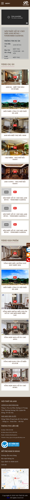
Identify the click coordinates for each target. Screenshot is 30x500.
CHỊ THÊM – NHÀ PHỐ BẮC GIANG (15, 158)
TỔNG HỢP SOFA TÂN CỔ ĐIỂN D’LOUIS (15, 362)
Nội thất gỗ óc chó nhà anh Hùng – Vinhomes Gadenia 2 (15, 215)
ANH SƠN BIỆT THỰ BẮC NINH (15, 135)
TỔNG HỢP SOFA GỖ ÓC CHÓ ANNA (15, 338)
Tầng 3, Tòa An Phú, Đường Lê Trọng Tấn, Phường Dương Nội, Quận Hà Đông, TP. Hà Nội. (14, 410)
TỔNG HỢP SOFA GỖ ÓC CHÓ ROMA (15, 386)
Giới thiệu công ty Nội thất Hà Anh (15, 112)
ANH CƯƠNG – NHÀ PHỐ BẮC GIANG (15, 182)
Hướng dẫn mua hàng (9, 455)
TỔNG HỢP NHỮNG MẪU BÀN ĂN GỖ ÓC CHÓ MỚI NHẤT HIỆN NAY (15, 313)
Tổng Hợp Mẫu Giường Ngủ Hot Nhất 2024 (15, 264)
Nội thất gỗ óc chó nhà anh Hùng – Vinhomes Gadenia (15, 199)
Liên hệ (4, 465)
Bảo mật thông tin (7, 458)
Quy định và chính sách (9, 461)
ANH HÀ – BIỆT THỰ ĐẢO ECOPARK (15, 88)
